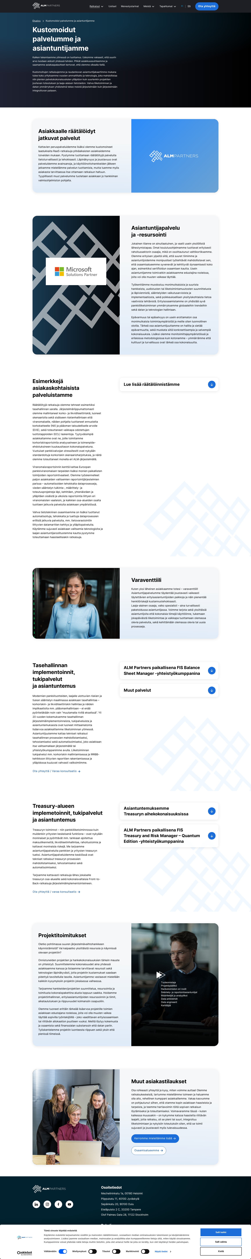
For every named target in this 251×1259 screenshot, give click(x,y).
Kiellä (221, 1251)
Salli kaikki (221, 1232)
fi (182, 6)
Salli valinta (221, 1242)
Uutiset (112, 6)
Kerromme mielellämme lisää (153, 1138)
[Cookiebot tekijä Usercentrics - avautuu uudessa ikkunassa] (24, 1253)
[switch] (92, 1251)
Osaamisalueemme (146, 1150)
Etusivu (37, 20)
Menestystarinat (130, 6)
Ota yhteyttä (206, 6)
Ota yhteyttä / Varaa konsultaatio (55, 771)
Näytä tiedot (161, 1251)
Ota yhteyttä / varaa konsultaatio (54, 891)
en (189, 6)
